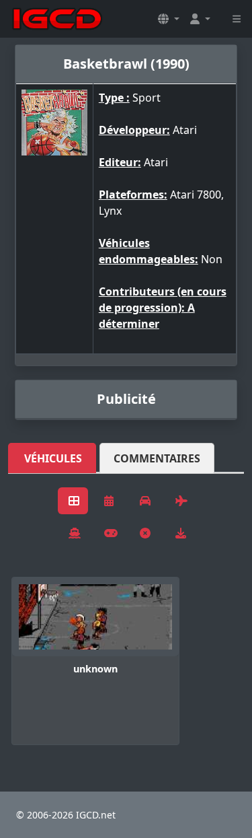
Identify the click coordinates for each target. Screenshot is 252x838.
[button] (169, 18)
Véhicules (53, 458)
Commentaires (157, 458)
